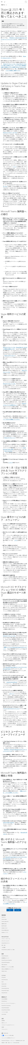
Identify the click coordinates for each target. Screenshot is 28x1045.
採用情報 (3, 1020)
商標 (6, 1042)
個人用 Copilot (4, 925)
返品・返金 (3, 945)
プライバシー (12, 1040)
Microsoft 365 (4, 986)
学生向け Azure (4, 971)
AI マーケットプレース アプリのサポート (8, 1003)
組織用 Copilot (4, 923)
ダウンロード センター (5, 940)
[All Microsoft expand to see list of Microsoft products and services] (1, 1)
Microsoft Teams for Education (7, 960)
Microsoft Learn (4, 1001)
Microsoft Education (5, 955)
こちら (15, 540)
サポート (3, 4)
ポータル (5, 186)
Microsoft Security (5, 979)
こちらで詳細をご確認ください (13, 70)
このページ (11, 693)
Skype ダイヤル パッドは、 (9, 383)
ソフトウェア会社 (5, 1012)
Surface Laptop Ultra (5, 921)
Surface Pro (3, 917)
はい (10, 910)
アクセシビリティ (5, 1029)
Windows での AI (4, 928)
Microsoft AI (4, 977)
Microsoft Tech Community (6, 1005)
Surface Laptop (4, 919)
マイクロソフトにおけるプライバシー (8, 1024)
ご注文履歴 (3, 947)
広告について (10, 1042)
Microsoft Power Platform (6, 1009)
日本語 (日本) (6, 1033)
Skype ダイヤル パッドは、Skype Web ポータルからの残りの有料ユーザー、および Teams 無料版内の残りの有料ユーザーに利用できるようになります (13, 65)
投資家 (3, 1027)
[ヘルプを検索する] (5, 2)
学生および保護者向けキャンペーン (8, 968)
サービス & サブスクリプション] (12, 708)
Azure (3, 981)
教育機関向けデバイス (5, 958)
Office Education (4, 964)
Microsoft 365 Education (6, 962)
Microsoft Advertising (5, 988)
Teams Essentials (8, 451)
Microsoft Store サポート (6, 943)
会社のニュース (4, 1022)
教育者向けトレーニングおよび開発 (8, 966)
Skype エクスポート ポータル (10, 132)
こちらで (10, 462)
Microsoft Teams (4, 992)
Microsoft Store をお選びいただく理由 (8, 949)
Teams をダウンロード (9, 355)
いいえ (17, 910)
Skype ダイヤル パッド (9, 437)
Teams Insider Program (8, 822)
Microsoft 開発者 (4, 998)
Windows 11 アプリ (5, 932)
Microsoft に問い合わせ (5, 1040)
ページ (14, 166)
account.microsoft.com (12, 682)
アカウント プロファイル (6, 938)
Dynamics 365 (4, 983)
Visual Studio (4, 1014)
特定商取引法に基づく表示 (20, 1040)
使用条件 (3, 1042)
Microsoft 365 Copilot (5, 990)
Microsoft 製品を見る (5, 930)
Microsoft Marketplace (5, 1007)
